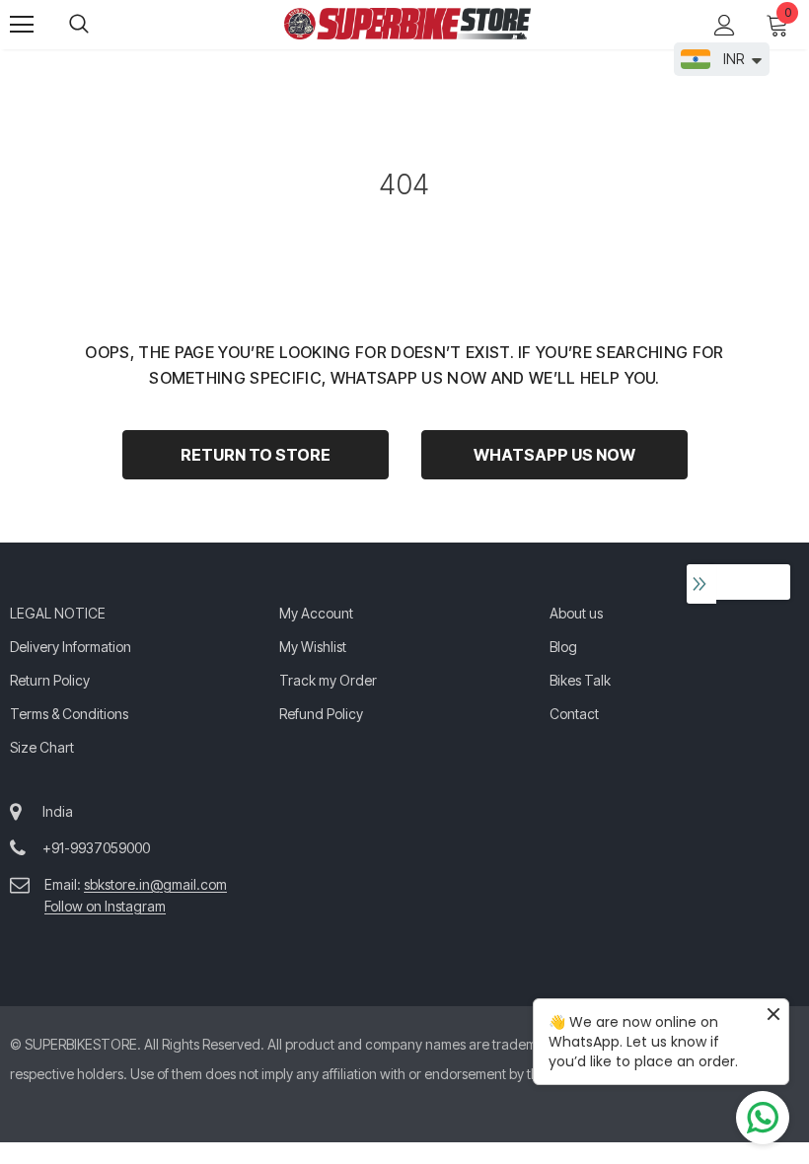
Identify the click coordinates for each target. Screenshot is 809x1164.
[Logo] (407, 23)
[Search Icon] (98, 25)
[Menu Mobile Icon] (22, 24)
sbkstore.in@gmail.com (155, 884)
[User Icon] (724, 25)
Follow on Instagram (105, 906)
